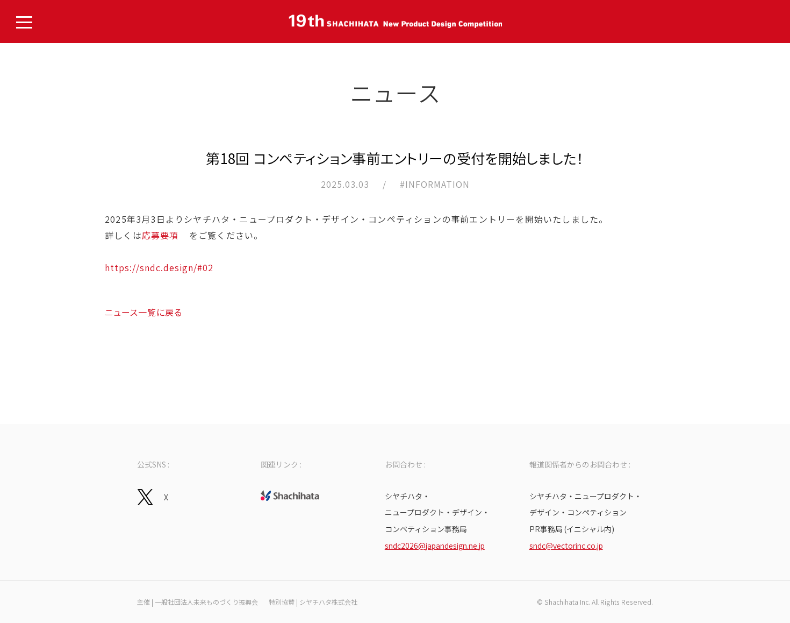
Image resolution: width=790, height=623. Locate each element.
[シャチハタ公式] (290, 495)
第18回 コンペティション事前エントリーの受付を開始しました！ (395, 158)
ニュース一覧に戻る (143, 312)
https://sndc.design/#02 (159, 267)
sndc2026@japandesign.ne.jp (435, 545)
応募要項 (160, 235)
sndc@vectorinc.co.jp (566, 545)
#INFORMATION (435, 184)
